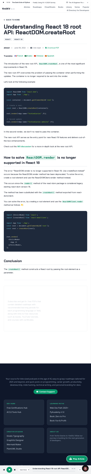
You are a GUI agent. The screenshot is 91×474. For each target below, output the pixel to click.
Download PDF (53, 48)
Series (77, 7)
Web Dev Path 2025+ (59, 408)
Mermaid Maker (14, 444)
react (8, 39)
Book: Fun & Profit (58, 420)
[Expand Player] (87, 2)
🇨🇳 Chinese (38, 56)
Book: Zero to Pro (58, 416)
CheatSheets (50, 7)
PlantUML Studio (14, 448)
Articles (27, 7)
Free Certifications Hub (17, 408)
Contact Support (47, 391)
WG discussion (24, 146)
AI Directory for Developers (78, 10)
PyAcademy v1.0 (57, 412)
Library (69, 7)
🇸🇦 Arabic (28, 56)
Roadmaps (37, 7)
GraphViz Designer (15, 440)
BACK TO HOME (13, 20)
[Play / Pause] (3, 2)
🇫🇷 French (19, 56)
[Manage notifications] (85, 469)
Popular (86, 7)
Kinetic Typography (15, 436)
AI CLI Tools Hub (14, 412)
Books (60, 7)
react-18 (18, 39)
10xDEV (8, 8)
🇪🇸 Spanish (49, 56)
